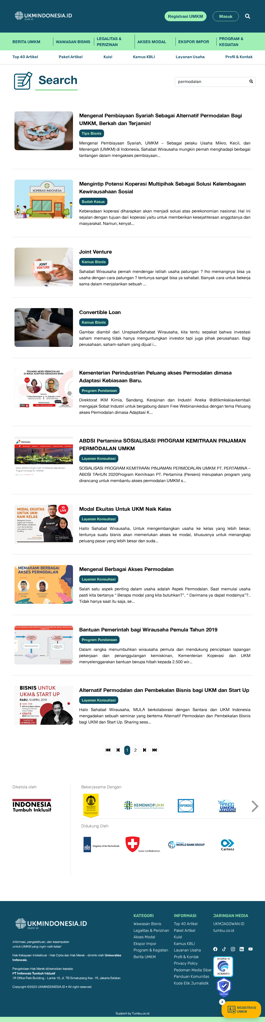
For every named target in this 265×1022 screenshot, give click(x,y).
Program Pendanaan (99, 390)
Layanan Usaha (190, 57)
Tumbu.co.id (140, 1013)
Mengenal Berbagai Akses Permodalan (126, 569)
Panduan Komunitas (191, 977)
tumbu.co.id (223, 931)
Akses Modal (151, 41)
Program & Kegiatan (231, 41)
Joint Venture (95, 251)
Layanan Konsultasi (99, 458)
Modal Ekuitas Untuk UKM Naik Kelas (125, 509)
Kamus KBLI (144, 57)
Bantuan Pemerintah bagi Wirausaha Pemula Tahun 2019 (148, 629)
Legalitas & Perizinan (109, 41)
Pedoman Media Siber (193, 970)
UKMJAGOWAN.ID (228, 924)
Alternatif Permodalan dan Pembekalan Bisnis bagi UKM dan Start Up (164, 690)
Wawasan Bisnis (73, 41)
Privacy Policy (186, 963)
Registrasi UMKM (185, 16)
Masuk (225, 16)
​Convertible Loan (100, 312)
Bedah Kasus (93, 201)
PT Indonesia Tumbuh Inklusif (33, 973)
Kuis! (108, 57)
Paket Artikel (71, 57)
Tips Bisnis (91, 133)
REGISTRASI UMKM (246, 1009)
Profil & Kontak (239, 57)
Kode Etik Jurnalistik (191, 983)
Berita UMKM (26, 41)
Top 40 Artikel (25, 57)
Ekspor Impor (193, 41)
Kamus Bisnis (94, 262)
